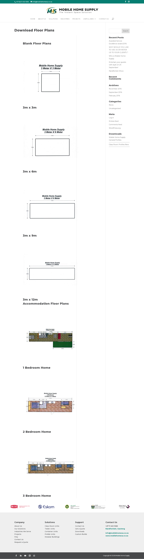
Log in (111, 118)
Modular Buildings (52, 537)
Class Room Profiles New (119, 145)
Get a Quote (80, 529)
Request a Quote (21, 542)
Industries (65, 19)
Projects (76, 19)
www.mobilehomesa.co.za (117, 536)
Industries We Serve (22, 531)
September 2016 (115, 92)
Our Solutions (20, 529)
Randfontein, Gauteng (115, 529)
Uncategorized (115, 108)
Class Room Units (52, 526)
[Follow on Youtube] (25, 555)
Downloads (79, 531)
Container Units (51, 531)
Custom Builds (81, 534)
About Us (42, 19)
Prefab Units (50, 534)
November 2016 (115, 89)
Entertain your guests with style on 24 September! (117, 65)
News (111, 105)
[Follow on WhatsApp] (34, 555)
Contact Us (104, 19)
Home (32, 19)
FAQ (16, 537)
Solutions (53, 19)
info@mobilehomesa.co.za (117, 533)
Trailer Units (50, 529)
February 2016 (114, 96)
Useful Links (88, 19)
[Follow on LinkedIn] (20, 555)
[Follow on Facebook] (16, 555)
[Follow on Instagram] (30, 555)
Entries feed (113, 121)
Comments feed (115, 125)
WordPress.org (115, 128)
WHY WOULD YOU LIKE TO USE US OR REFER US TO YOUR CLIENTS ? (119, 50)
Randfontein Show (116, 71)
